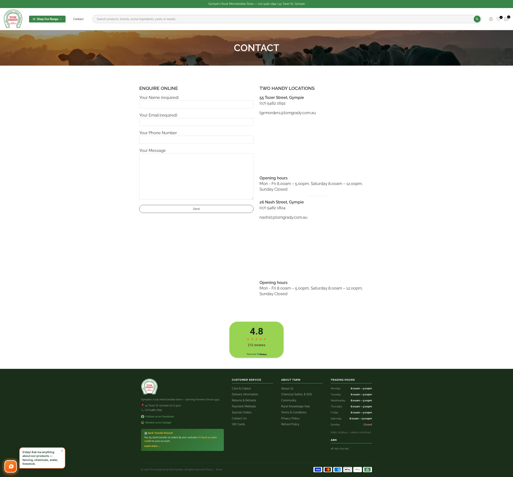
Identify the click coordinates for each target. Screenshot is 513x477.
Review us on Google (158, 422)
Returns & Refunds (244, 400)
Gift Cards (238, 424)
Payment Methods (244, 406)
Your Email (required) (158, 115)
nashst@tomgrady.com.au (283, 217)
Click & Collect (241, 388)
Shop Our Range (47, 19)
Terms (219, 469)
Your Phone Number (158, 132)
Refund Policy (290, 424)
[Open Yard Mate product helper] (10, 466)
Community (288, 400)
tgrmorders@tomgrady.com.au (288, 112)
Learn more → (152, 446)
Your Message (152, 150)
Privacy (209, 469)
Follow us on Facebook (159, 416)
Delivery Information (245, 394)
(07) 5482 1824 (272, 207)
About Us (287, 388)
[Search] (477, 19)
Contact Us (239, 418)
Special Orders (241, 412)
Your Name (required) (159, 97)
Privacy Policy (290, 418)
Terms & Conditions (293, 412)
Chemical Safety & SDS (296, 394)
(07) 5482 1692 (273, 103)
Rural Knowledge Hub (295, 406)
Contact (78, 19)
